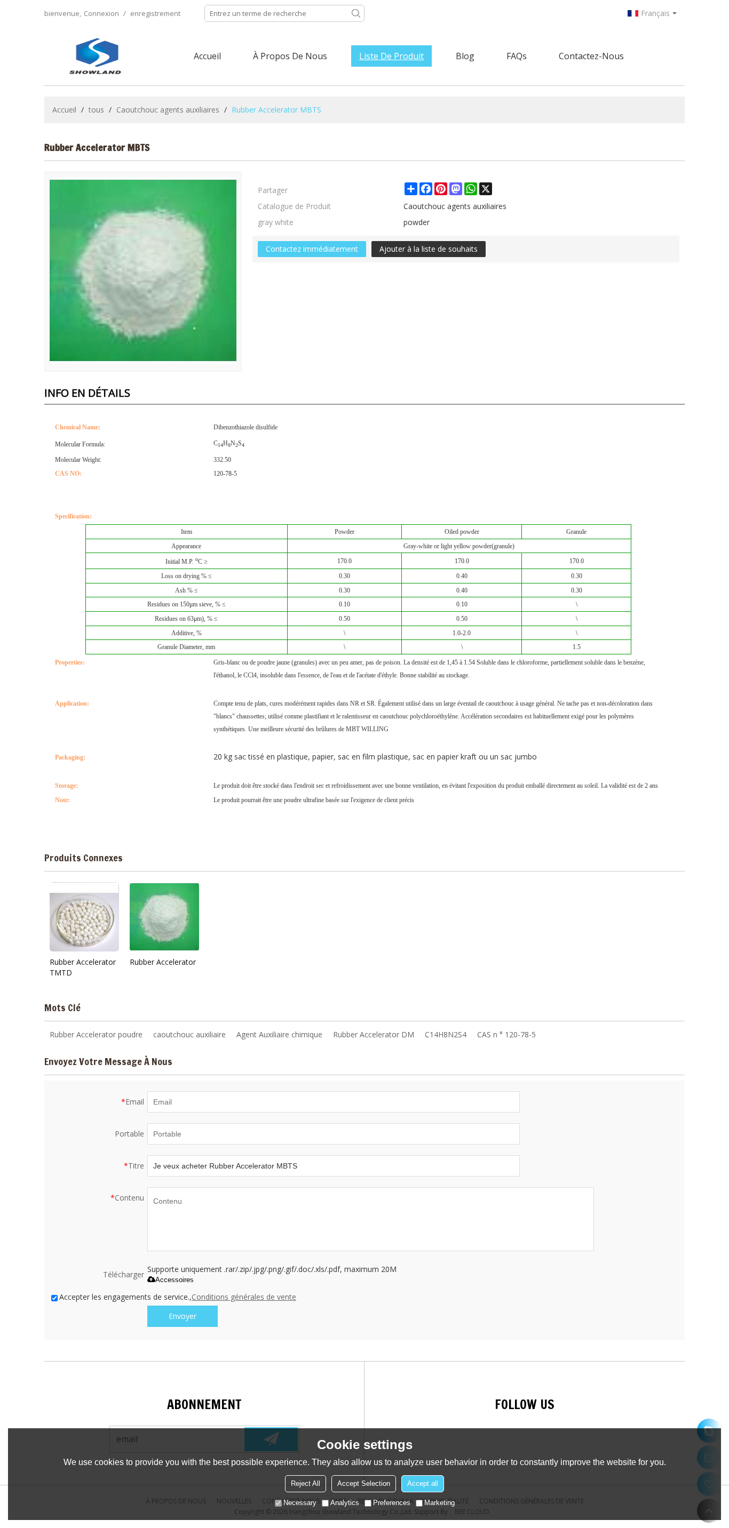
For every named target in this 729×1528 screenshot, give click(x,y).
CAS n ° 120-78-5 (506, 1034)
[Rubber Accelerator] (164, 916)
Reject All (305, 1483)
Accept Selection (363, 1483)
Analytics (344, 1503)
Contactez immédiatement (312, 249)
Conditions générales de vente (244, 1297)
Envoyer (182, 1316)
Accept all (422, 1483)
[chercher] (356, 13)
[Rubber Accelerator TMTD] (84, 916)
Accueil (207, 56)
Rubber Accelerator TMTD (83, 967)
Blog (465, 56)
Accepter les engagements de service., (177, 1297)
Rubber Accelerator (163, 962)
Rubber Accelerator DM (373, 1034)
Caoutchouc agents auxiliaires (167, 110)
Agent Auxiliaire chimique (279, 1034)
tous (96, 110)
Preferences (391, 1503)
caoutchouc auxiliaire (189, 1034)
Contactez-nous (591, 56)
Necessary (299, 1503)
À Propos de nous (290, 56)
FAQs (516, 56)
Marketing (439, 1503)
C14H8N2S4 (445, 1034)
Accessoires (174, 1280)
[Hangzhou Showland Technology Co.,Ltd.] (95, 56)
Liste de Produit (391, 56)
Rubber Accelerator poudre (96, 1034)
